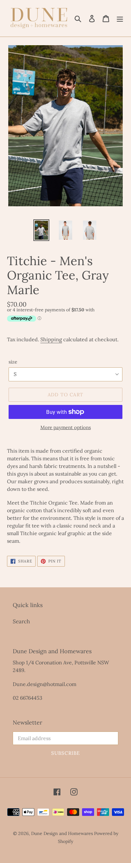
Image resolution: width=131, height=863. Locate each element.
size (13, 362)
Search (21, 621)
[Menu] (120, 18)
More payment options (65, 427)
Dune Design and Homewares (62, 833)
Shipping (51, 339)
